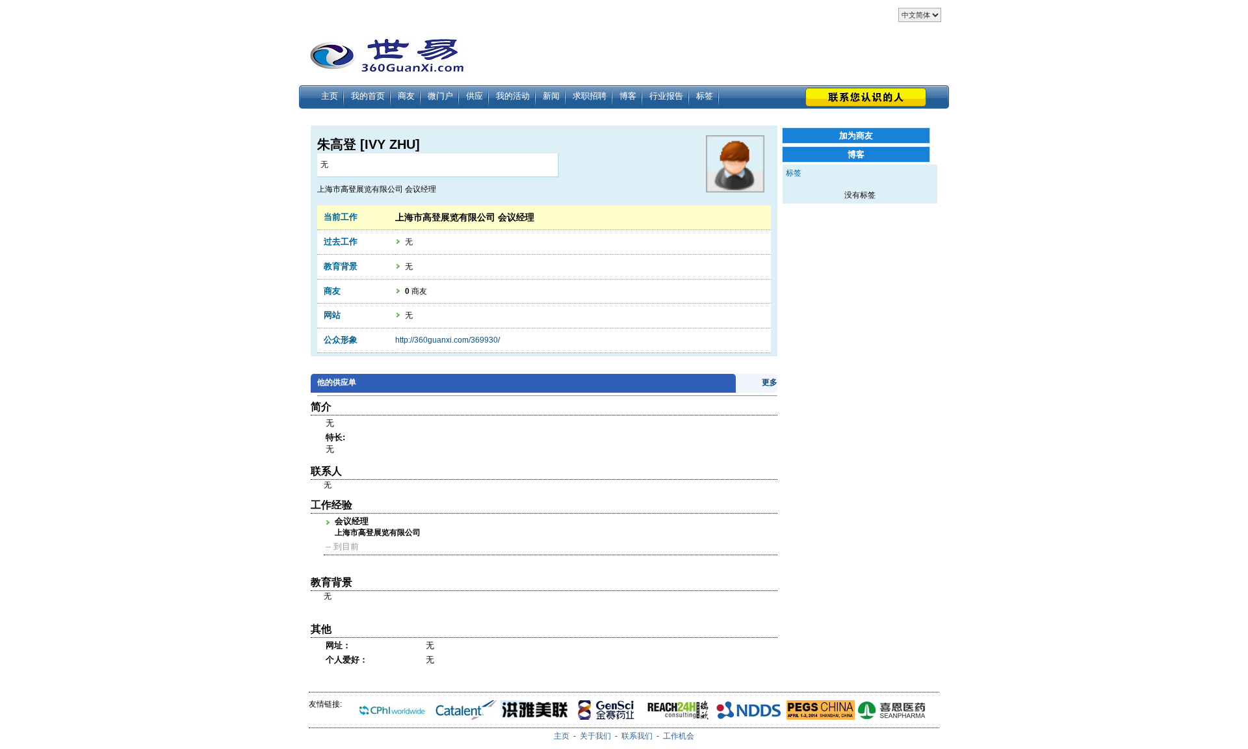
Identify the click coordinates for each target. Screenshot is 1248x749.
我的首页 (368, 96)
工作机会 (678, 736)
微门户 (440, 96)
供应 (474, 96)
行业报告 (666, 96)
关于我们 (595, 736)
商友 (406, 96)
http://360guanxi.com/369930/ (447, 340)
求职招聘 (589, 96)
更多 (769, 382)
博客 (627, 96)
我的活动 (513, 96)
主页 (329, 96)
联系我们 (637, 736)
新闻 (551, 96)
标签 (704, 96)
